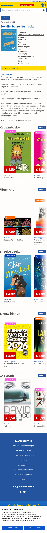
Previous (2, 158)
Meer (41, 127)
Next (43, 158)
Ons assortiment (27, 5)
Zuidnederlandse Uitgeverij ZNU (31, 35)
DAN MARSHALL (8, 22)
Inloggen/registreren (39, 1)
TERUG (6, 18)
